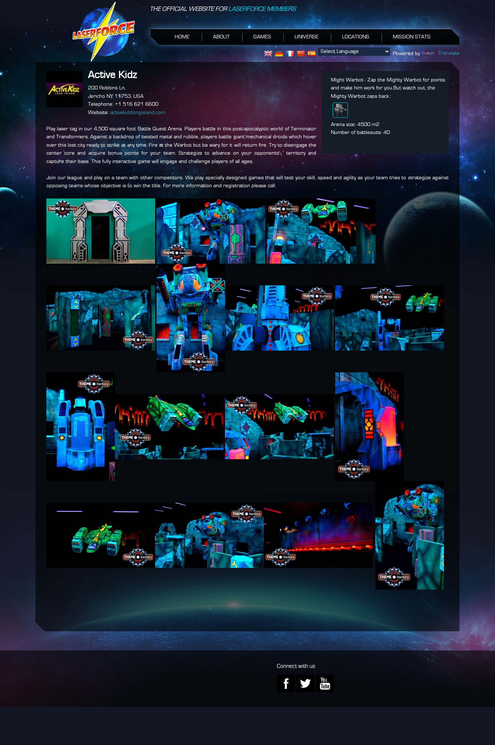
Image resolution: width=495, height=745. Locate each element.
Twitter (305, 683)
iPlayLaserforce (103, 31)
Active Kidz (112, 75)
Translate (448, 53)
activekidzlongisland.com (137, 113)
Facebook (286, 683)
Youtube (325, 683)
